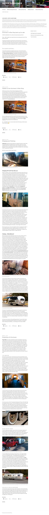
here (15, 118)
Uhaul (25, 457)
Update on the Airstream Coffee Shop (13, 88)
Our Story (4, 9)
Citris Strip (11, 186)
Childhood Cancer (31, 9)
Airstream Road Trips (22, 9)
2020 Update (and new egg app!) (36, 33)
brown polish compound (9, 251)
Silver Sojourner (12, 3)
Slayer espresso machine (8, 53)
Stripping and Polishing (8, 141)
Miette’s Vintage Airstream (12, 9)
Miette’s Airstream (5, 188)
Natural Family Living (39, 9)
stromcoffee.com (11, 98)
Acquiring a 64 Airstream (9, 337)
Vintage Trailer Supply (11, 187)
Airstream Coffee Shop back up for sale (13, 32)
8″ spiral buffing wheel (22, 250)
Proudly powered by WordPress (7, 512)
